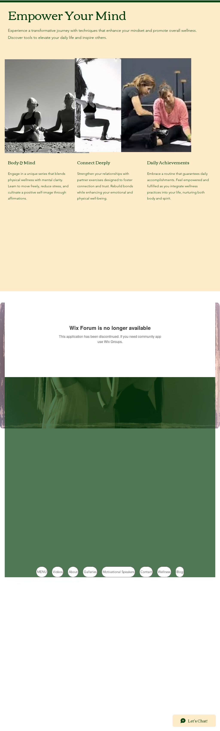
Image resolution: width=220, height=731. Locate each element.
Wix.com (75, 581)
